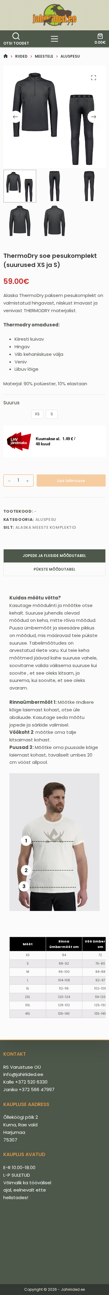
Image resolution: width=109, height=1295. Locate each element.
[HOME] (5, 56)
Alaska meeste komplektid (45, 527)
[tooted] (54, 38)
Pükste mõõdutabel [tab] (54, 569)
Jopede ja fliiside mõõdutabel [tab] (54, 555)
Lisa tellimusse (71, 480)
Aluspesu (45, 519)
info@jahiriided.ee (23, 1074)
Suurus (11, 403)
